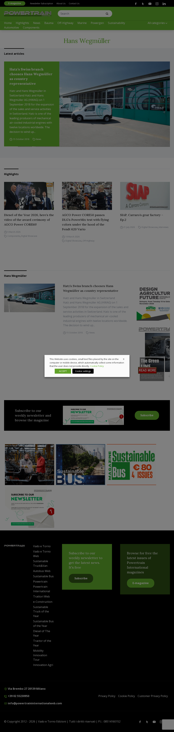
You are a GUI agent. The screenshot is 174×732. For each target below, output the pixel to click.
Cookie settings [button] (83, 371)
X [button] (123, 359)
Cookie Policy (97, 366)
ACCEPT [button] (63, 371)
